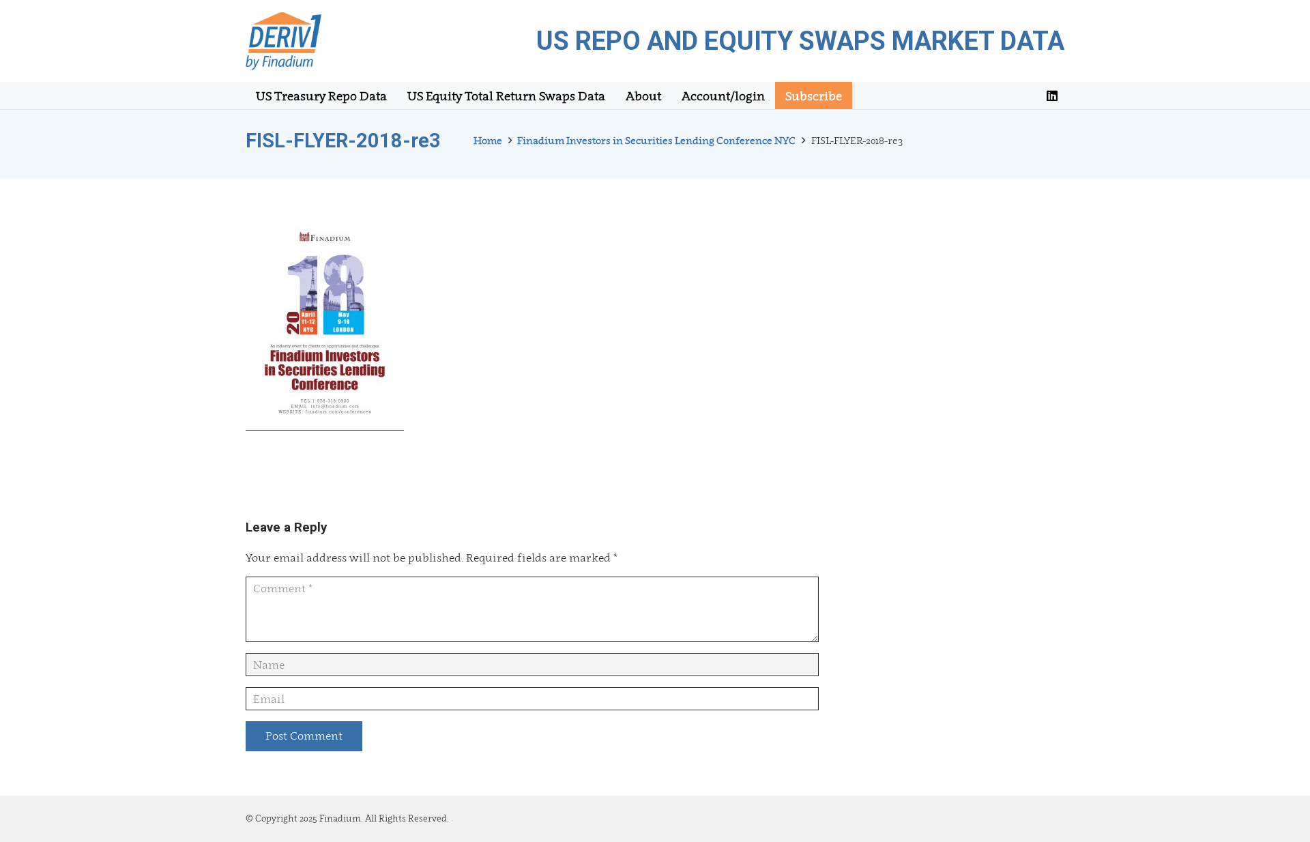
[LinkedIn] (1052, 95)
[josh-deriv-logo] (283, 41)
